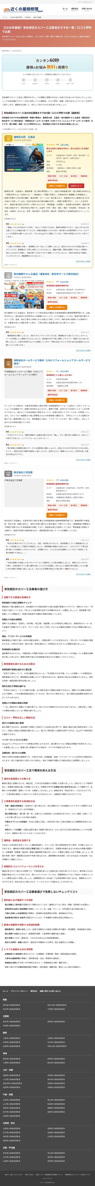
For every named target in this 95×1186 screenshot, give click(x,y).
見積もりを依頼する (57, 186)
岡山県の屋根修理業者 (56, 1100)
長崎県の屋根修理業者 (56, 1075)
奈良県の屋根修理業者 (56, 1042)
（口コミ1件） (64, 282)
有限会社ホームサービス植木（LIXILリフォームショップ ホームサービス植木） (52, 361)
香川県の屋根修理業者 (11, 1112)
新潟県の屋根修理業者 (11, 1153)
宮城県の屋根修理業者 (56, 1133)
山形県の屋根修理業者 (56, 1136)
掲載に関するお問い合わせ (50, 991)
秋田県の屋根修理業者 (11, 1136)
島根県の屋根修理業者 (56, 1104)
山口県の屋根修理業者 (11, 1104)
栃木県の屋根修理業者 (11, 1022)
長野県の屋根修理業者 (56, 1161)
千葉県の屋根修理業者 (56, 1009)
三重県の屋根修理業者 (11, 1063)
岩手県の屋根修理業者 (11, 1133)
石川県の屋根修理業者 (11, 1157)
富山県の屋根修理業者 (56, 1153)
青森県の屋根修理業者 (56, 1128)
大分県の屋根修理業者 (11, 1079)
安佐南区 (28, 17)
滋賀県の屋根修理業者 (11, 1046)
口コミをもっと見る (83, 261)
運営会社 (33, 991)
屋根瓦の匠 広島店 (24, 136)
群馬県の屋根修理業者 (56, 1022)
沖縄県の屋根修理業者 (56, 1087)
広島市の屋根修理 (16, 17)
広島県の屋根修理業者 (11, 1100)
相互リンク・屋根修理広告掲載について (49, 1175)
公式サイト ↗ (76, 186)
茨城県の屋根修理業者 (11, 1026)
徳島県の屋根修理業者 (56, 1112)
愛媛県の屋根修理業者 (56, 1108)
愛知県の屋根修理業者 (11, 1059)
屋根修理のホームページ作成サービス (77, 1175)
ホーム (5, 17)
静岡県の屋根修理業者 (56, 1059)
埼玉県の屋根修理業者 (11, 1009)
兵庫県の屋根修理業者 (11, 1042)
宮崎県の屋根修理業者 (56, 1083)
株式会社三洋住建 (23, 472)
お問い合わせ (29, 1175)
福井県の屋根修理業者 (56, 1157)
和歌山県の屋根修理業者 (57, 1046)
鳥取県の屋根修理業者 (11, 1108)
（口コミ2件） (64, 145)
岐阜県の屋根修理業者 (56, 1063)
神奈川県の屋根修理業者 (57, 1005)
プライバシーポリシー (19, 991)
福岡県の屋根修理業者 (11, 1075)
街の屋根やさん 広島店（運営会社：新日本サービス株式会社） (47, 273)
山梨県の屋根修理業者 (11, 1161)
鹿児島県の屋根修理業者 (12, 1083)
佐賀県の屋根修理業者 (11, 1087)
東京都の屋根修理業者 (11, 1005)
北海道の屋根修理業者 (11, 1128)
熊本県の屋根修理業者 (56, 1079)
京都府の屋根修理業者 (56, 1038)
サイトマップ (47, 1178)
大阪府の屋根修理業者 (11, 1038)
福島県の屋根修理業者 (11, 1141)
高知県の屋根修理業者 (11, 1116)
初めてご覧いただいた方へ (14, 1175)
